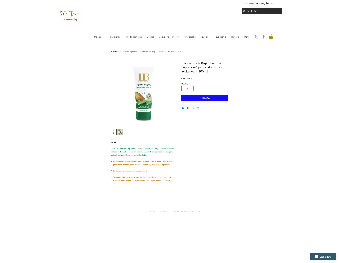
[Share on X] (198, 108)
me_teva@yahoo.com (264, 3)
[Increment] (191, 88)
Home (113, 51)
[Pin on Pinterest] (188, 108)
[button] (271, 36)
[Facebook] (263, 36)
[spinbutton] (187, 88)
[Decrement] (183, 88)
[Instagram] (257, 36)
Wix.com (196, 211)
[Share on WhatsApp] (193, 108)
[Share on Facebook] (183, 108)
